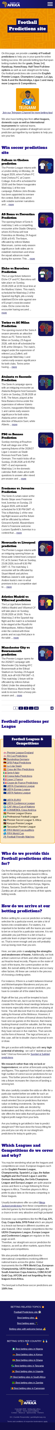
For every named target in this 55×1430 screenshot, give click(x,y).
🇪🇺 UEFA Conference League (19, 803)
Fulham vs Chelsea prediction (15, 162)
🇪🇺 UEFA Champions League (19, 786)
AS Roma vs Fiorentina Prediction (18, 216)
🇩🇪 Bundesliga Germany (16, 759)
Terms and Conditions (31, 1411)
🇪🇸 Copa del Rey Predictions (18, 769)
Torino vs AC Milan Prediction (15, 324)
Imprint (18, 1411)
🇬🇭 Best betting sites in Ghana (27, 1360)
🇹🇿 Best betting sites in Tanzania (27, 1365)
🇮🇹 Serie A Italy (11, 772)
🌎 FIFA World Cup (13, 833)
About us (21, 1413)
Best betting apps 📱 (27, 1323)
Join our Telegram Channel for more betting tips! (27, 112)
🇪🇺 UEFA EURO (12, 800)
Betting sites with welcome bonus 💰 (27, 1329)
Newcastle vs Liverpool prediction (18, 544)
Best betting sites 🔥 (27, 1317)
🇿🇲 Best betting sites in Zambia (27, 1382)
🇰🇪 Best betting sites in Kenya (27, 1354)
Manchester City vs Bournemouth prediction (16, 651)
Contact (14, 1413)
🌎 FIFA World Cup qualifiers (18, 830)
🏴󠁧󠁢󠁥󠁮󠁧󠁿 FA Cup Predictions (15, 756)
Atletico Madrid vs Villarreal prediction (16, 598)
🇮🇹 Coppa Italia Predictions (17, 776)
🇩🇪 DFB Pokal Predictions (17, 762)
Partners (40, 1413)
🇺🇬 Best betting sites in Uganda (27, 1371)
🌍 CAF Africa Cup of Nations (19, 806)
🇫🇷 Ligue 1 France (13, 779)
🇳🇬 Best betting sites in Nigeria (27, 1349)
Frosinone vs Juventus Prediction (18, 490)
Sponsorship (31, 1413)
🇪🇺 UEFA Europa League (16, 789)
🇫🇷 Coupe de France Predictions (20, 782)
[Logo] (11, 4)
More (11, 204)
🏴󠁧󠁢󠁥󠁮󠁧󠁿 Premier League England (18, 752)
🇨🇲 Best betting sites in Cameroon (28, 1388)
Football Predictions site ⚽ (27, 1312)
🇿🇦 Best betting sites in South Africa (27, 1377)
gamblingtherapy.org (38, 1417)
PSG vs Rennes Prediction (12, 436)
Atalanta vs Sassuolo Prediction (16, 378)
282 (36, 708)
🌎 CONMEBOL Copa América (19, 810)
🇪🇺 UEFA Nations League (17, 793)
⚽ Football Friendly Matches (18, 836)
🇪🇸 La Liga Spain (12, 766)
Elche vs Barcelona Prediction (15, 270)
